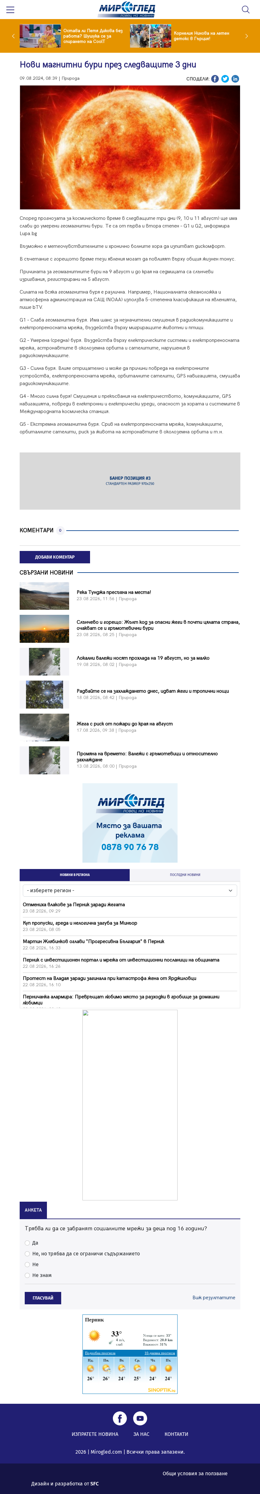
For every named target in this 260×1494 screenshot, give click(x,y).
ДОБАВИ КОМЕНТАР (55, 557)
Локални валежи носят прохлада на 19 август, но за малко (143, 658)
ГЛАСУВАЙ (43, 1298)
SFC (94, 1484)
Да (35, 1243)
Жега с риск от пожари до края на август (125, 724)
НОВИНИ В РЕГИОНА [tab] (75, 875)
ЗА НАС (141, 1434)
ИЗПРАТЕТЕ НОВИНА (95, 1434)
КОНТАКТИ (176, 1434)
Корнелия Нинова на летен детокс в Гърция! (201, 36)
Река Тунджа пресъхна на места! (114, 592)
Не (35, 1264)
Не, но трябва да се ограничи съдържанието (86, 1254)
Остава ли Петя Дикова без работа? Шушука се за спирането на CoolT (93, 36)
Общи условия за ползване (195, 1473)
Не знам (42, 1275)
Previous (15, 36)
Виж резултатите (213, 1298)
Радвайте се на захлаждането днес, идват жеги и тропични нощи (153, 691)
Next (245, 36)
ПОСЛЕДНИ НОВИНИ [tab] (185, 875)
